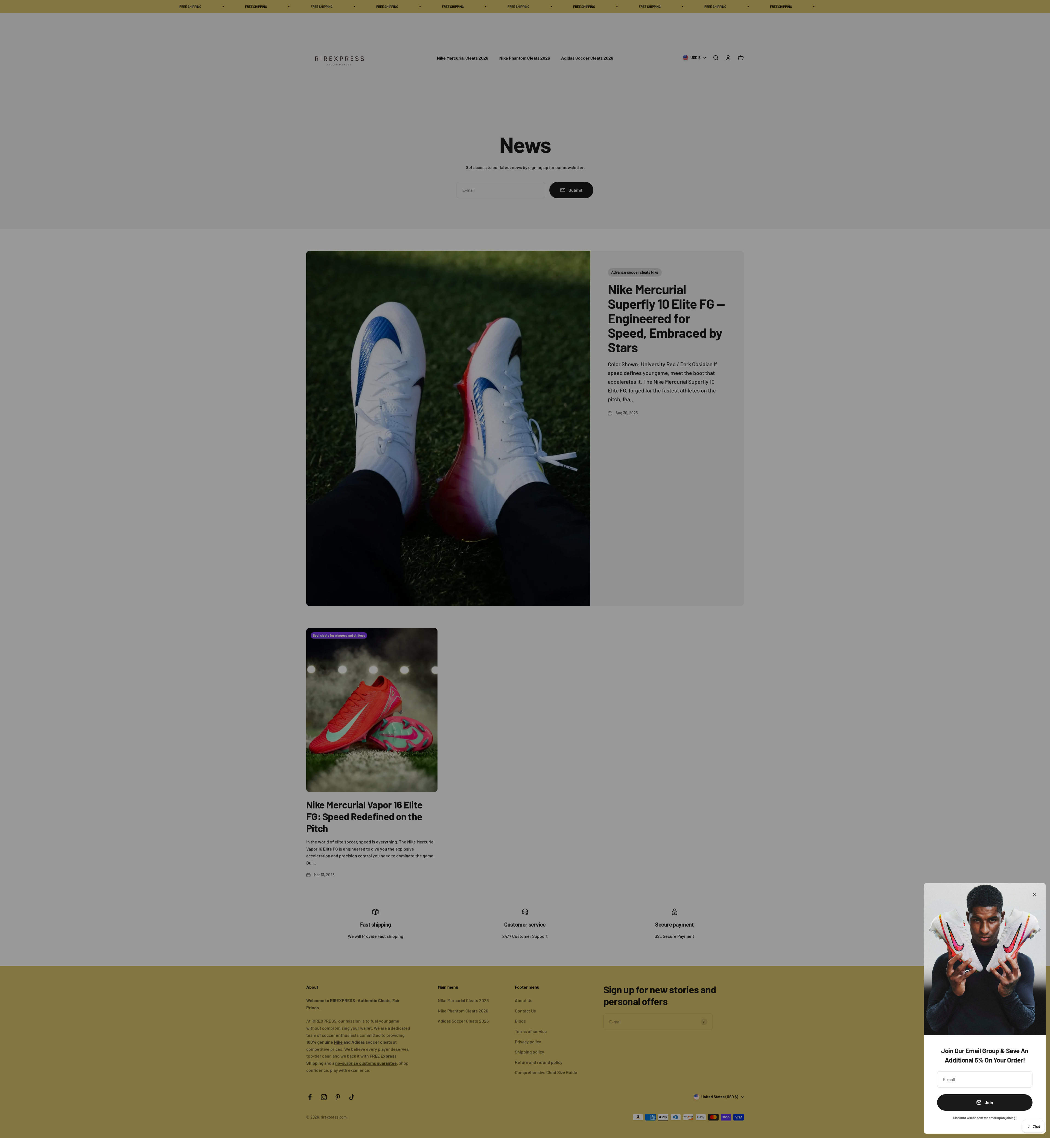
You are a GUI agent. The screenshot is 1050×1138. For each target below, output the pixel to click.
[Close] (1034, 894)
